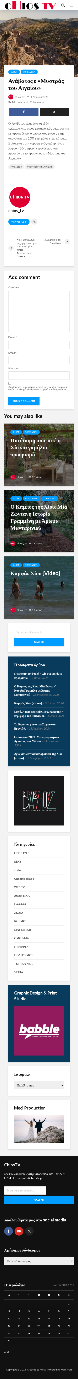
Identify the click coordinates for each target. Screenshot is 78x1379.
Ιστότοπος (13, 368)
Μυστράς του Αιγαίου (40, 167)
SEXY (17, 861)
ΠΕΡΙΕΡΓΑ (21, 947)
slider (14, 72)
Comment (14, 287)
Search (39, 641)
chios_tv (19, 96)
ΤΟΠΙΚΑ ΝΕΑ (29, 72)
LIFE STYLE (21, 853)
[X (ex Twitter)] (29, 1231)
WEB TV (19, 887)
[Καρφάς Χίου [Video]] (39, 587)
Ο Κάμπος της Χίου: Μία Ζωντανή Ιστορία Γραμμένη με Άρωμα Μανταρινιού (35, 691)
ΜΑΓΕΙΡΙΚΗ (22, 930)
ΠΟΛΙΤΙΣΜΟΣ (31, 498)
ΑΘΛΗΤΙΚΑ (22, 896)
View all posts (18, 221)
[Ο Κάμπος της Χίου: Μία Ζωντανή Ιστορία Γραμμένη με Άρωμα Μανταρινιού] (39, 521)
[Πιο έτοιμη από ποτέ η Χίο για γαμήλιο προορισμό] (39, 454)
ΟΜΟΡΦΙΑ (21, 938)
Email (12, 352)
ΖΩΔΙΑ (18, 913)
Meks (43, 1369)
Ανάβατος (16, 167)
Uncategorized (24, 879)
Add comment (20, 102)
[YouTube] (19, 1231)
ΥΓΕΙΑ (18, 972)
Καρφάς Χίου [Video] (28, 703)
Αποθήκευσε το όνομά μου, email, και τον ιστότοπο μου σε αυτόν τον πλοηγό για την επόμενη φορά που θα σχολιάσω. (38, 388)
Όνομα (12, 337)
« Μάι (7, 1352)
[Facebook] (8, 1231)
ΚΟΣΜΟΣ (20, 921)
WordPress (66, 1369)
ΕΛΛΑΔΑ (20, 904)
